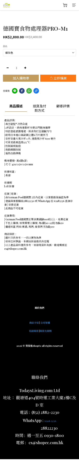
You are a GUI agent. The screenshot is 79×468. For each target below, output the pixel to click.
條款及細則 (46, 330)
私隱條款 (34, 330)
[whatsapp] (29, 91)
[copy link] (36, 91)
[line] (14, 91)
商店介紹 (34, 322)
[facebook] (22, 91)
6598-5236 (50, 421)
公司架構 (45, 322)
